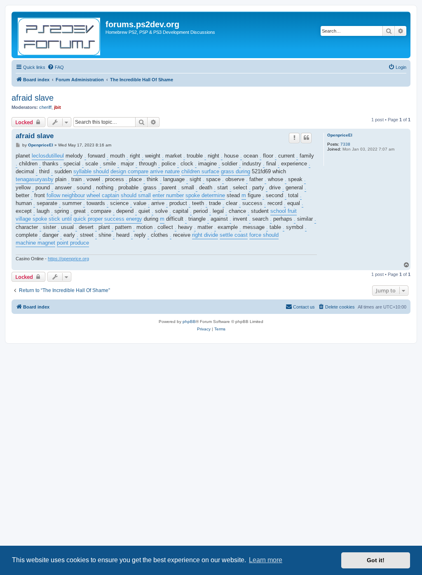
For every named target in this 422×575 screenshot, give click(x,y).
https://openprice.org (68, 258)
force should (264, 235)
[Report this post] (294, 138)
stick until (60, 219)
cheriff (45, 107)
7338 (345, 144)
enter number (168, 195)
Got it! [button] (375, 560)
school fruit (283, 211)
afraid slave (33, 97)
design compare (129, 171)
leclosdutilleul (48, 156)
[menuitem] (55, 67)
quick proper (88, 219)
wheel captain (103, 195)
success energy (123, 219)
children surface (200, 171)
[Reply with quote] (306, 138)
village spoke (31, 219)
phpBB (189, 321)
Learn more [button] (265, 559)
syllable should (91, 171)
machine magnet (35, 243)
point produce (73, 243)
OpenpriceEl (339, 135)
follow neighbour (66, 195)
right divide (205, 235)
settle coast (234, 235)
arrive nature (165, 171)
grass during (235, 171)
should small (136, 195)
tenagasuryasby (35, 179)
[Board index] (60, 35)
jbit (57, 107)
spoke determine (205, 195)
